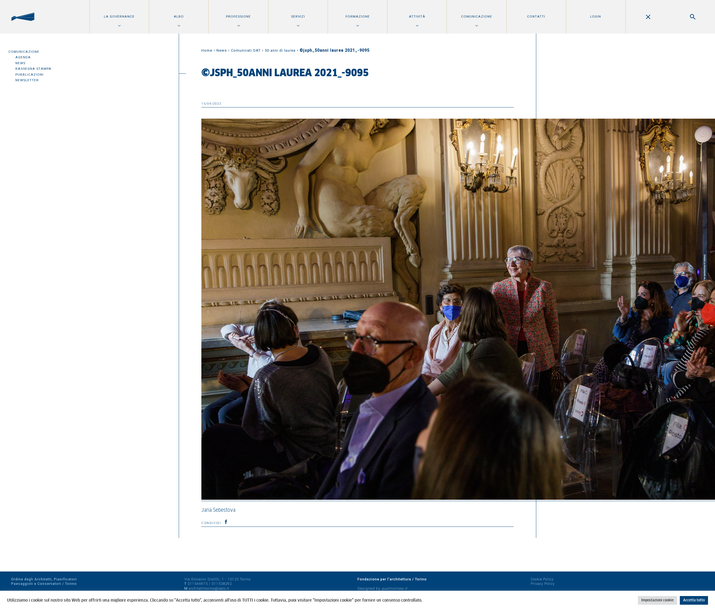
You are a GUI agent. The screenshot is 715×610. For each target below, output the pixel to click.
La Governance (119, 16)
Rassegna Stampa (33, 69)
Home (206, 50)
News (20, 63)
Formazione (357, 16)
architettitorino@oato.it (209, 588)
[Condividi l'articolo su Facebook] (226, 522)
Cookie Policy (542, 579)
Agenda (23, 57)
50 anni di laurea (280, 50)
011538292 (222, 584)
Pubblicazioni (29, 74)
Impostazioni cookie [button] (657, 600)
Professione (238, 16)
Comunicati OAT (246, 50)
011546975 (198, 584)
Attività (417, 16)
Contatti (536, 16)
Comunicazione (476, 16)
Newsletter (27, 80)
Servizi (298, 16)
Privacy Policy (543, 584)
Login (595, 16)
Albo (179, 16)
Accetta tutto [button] (694, 600)
